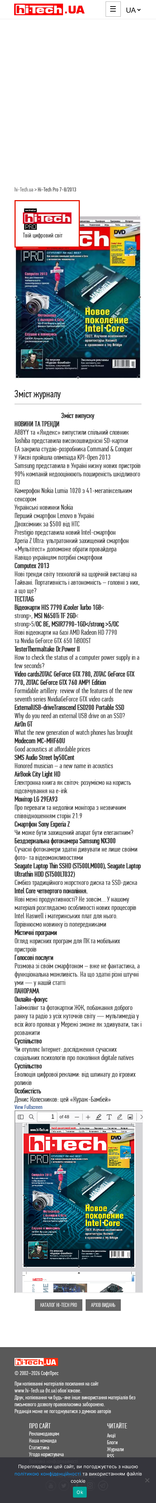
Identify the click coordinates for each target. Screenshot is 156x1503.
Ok (80, 1492)
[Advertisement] (78, 101)
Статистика (39, 1447)
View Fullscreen (28, 1107)
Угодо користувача (46, 1454)
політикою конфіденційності (48, 1474)
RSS (110, 1456)
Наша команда (43, 1440)
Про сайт (40, 1426)
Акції (111, 1435)
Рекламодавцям (44, 1433)
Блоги (112, 1442)
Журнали (115, 1449)
